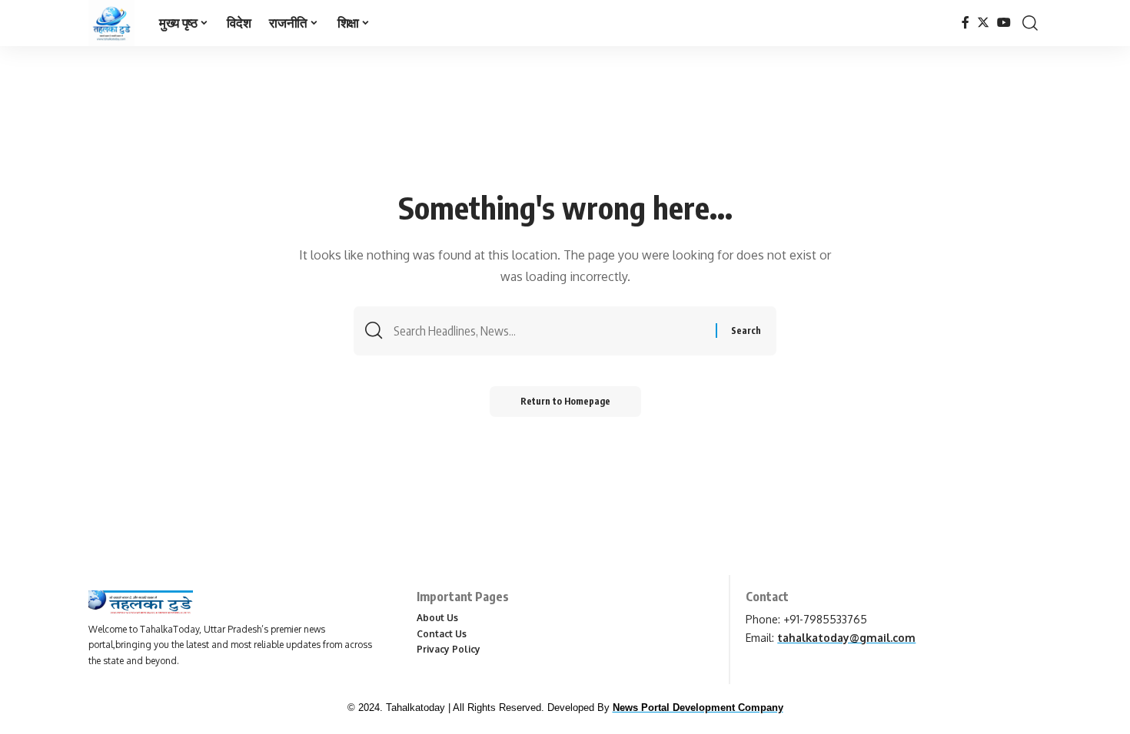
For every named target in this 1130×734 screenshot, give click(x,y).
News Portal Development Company (698, 707)
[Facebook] (965, 22)
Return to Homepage (565, 401)
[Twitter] (983, 22)
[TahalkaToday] (111, 23)
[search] (1030, 23)
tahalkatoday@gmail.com (846, 637)
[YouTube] (1004, 22)
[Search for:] (549, 330)
